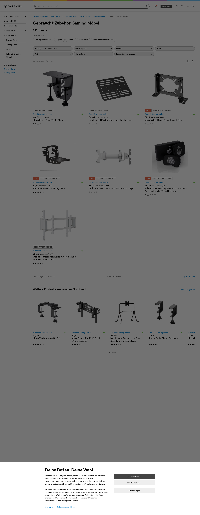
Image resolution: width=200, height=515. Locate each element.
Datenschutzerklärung (66, 507)
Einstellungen (134, 491)
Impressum (49, 507)
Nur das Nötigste (134, 483)
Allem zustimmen (134, 477)
